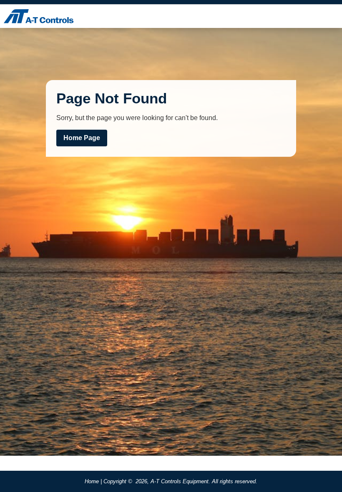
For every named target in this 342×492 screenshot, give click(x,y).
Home (92, 481)
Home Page (81, 137)
